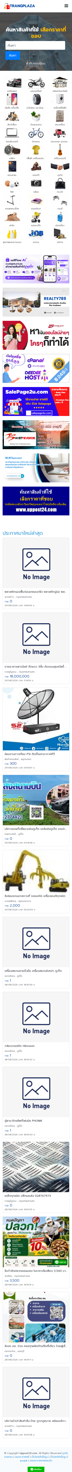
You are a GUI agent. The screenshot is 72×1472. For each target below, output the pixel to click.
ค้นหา (12, 55)
